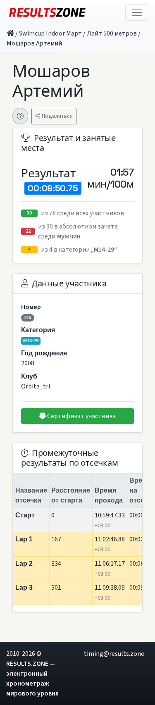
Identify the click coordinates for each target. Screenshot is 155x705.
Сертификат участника (81, 416)
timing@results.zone (114, 653)
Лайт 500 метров (112, 33)
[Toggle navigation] (136, 12)
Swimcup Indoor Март (50, 33)
